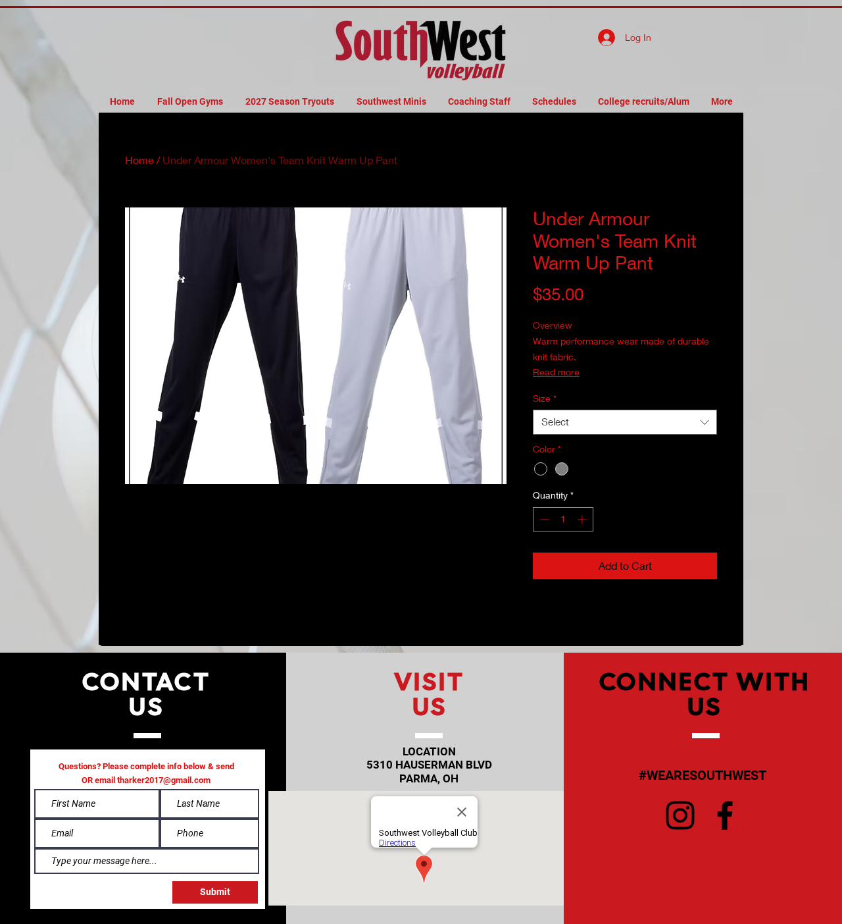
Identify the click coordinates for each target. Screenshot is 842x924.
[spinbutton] (563, 519)
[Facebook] (725, 815)
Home (139, 159)
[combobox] (625, 422)
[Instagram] (680, 815)
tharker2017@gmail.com (163, 780)
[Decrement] (543, 519)
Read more (556, 371)
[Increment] (583, 519)
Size (545, 398)
